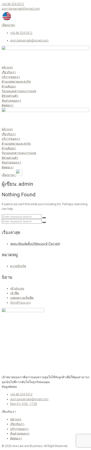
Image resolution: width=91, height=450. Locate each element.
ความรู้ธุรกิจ (18, 266)
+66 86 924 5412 (13, 4)
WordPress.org (20, 302)
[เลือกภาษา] (7, 20)
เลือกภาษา (8, 25)
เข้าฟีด (14, 293)
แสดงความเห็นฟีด (22, 297)
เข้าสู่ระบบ (17, 288)
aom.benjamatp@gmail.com (21, 8)
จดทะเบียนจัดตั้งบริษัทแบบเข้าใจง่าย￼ (35, 243)
